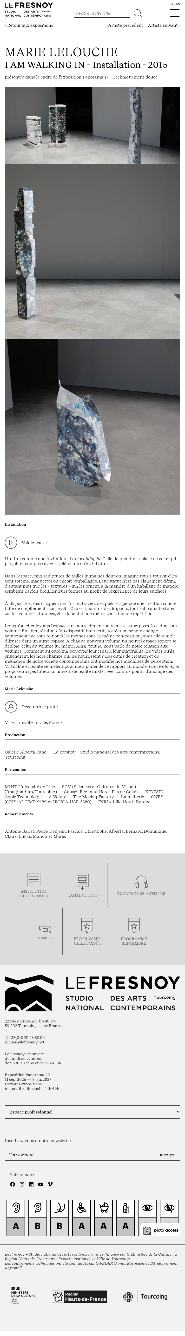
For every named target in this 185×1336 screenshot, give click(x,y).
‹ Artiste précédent (124, 25)
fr (171, 4)
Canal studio (83, 895)
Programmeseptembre (134, 941)
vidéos (45, 938)
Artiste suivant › (164, 25)
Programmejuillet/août (86, 941)
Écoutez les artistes (141, 893)
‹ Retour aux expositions (29, 25)
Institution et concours (34, 893)
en (178, 4)
